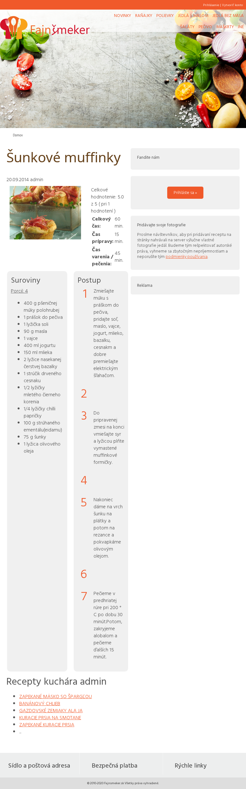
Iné (241, 26)
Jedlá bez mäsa (228, 15)
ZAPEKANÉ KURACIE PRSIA (46, 724)
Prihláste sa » (185, 192)
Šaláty (187, 26)
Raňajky (143, 15)
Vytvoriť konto (232, 4)
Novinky (122, 15)
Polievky (165, 15)
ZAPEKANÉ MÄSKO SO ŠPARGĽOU (55, 696)
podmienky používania (187, 256)
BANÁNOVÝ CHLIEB (39, 703)
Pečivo (205, 26)
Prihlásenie (211, 4)
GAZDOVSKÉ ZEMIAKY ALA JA (51, 710)
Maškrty (225, 26)
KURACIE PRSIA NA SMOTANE (50, 717)
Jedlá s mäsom (193, 15)
